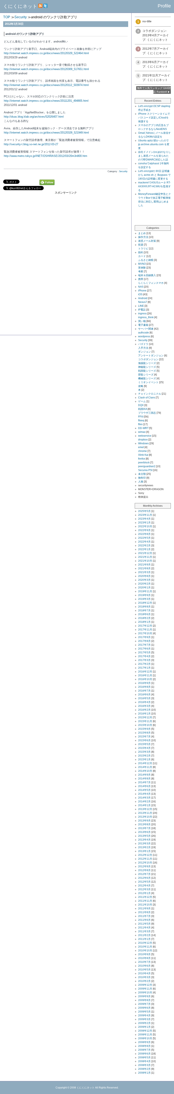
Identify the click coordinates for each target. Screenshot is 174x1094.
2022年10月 (145, 526)
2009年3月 (144, 1019)
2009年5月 (144, 1011)
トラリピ (143, 248)
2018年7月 (144, 610)
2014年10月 (145, 770)
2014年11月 (145, 767)
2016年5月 (144, 698)
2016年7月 (144, 690)
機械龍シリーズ (147, 378)
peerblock (144, 462)
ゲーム (142, 401)
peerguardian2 (146, 466)
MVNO (142, 263)
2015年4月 (144, 748)
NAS (140, 286)
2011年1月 (144, 939)
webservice (144, 435)
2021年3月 (144, 572)
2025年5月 (144, 511)
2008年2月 (144, 1068)
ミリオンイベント (148, 382)
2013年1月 (144, 851)
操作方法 (143, 237)
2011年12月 (145, 897)
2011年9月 (144, 908)
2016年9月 (144, 683)
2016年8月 (144, 686)
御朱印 (142, 477)
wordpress (144, 336)
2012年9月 (144, 866)
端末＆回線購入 (147, 275)
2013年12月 (145, 809)
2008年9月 (144, 1042)
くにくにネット (20, 6)
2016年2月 (144, 709)
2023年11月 (145, 514)
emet (141, 447)
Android (142, 298)
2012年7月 (144, 874)
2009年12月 (145, 984)
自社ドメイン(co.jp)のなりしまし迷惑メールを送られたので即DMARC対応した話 (154, 155)
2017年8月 (144, 641)
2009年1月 (144, 1026)
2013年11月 (145, 812)
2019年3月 (144, 599)
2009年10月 (145, 992)
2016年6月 (144, 694)
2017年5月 (144, 652)
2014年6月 (144, 786)
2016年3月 (144, 705)
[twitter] (45, 6)
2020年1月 (144, 587)
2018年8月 (144, 606)
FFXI (140, 416)
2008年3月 (144, 1065)
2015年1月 (144, 759)
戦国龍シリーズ (147, 370)
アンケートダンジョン (151, 355)
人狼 (140, 481)
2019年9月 (144, 595)
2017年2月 (144, 663)
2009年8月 (144, 1000)
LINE (141, 305)
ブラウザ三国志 (147, 412)
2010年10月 (145, 950)
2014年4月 (144, 793)
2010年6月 (144, 965)
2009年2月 (144, 1023)
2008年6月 (144, 1053)
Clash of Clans (146, 397)
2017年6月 (144, 648)
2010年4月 (144, 973)
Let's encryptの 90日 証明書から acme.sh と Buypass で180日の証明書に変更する (154, 175)
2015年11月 (145, 721)
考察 (140, 271)
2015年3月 (144, 751)
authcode (143, 332)
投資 (140, 244)
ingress (142, 313)
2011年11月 (145, 900)
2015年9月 (144, 728)
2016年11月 (145, 675)
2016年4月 (144, 702)
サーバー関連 (145, 328)
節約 (140, 252)
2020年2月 (144, 583)
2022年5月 (144, 537)
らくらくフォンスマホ (151, 282)
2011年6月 (144, 919)
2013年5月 (144, 835)
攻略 (140, 386)
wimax (142, 431)
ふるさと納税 (145, 260)
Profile (164, 5)
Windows (143, 443)
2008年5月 (144, 1057)
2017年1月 (144, 667)
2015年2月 (144, 755)
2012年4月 (144, 885)
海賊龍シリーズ (147, 363)
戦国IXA (142, 409)
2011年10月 (145, 904)
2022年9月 (144, 530)
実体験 (142, 267)
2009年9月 (144, 996)
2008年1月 (144, 1072)
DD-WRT (143, 428)
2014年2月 (144, 801)
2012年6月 (144, 877)
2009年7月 (144, 1004)
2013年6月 (144, 832)
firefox (141, 458)
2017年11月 (145, 629)
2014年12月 (145, 763)
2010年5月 (144, 969)
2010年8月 (144, 958)
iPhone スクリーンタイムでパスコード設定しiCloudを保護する (154, 117)
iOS (140, 294)
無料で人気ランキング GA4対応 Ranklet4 (154, 90)
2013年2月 (144, 847)
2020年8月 (144, 576)
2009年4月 (144, 1015)
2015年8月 (144, 732)
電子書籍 (143, 324)
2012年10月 (145, 862)
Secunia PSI (145, 470)
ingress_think (146, 317)
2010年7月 (144, 961)
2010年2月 (144, 981)
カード (142, 256)
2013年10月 (145, 816)
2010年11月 (145, 946)
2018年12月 (145, 602)
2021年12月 (145, 553)
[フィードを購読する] (40, 6)
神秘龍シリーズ (147, 367)
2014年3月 (144, 797)
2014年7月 (144, 782)
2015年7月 (144, 736)
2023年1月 (144, 522)
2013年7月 (144, 828)
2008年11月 (145, 1034)
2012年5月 (144, 881)
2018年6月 (144, 614)
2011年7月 (144, 916)
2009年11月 (145, 988)
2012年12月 (145, 855)
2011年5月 (144, 923)
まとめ (142, 233)
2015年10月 (145, 725)
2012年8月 (144, 870)
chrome (142, 451)
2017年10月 (145, 633)
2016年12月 (145, 671)
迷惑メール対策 (147, 240)
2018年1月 (144, 621)
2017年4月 (144, 656)
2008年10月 (145, 1038)
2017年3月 (144, 660)
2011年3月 (144, 931)
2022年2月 (144, 545)
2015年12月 (145, 717)
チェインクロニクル (149, 393)
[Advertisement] (65, 295)
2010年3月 (144, 977)
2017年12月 (145, 625)
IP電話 (142, 309)
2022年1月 (144, 549)
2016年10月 (145, 679)
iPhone (142, 290)
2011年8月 (144, 912)
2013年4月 (144, 839)
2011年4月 (144, 927)
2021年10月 (145, 560)
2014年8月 (144, 778)
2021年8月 (144, 568)
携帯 (140, 279)
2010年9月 (144, 954)
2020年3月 (144, 579)
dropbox (143, 439)
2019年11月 (145, 591)
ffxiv (140, 424)
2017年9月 (144, 637)
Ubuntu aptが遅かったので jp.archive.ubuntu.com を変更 (153, 144)
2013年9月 (144, 820)
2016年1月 (144, 713)
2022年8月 (144, 534)
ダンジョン (144, 351)
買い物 (142, 321)
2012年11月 (145, 858)
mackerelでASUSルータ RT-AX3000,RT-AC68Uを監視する (154, 186)
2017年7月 (144, 644)
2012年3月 (144, 889)
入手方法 (143, 347)
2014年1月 (144, 805)
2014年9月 (144, 774)
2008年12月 (145, 1030)
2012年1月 (144, 893)
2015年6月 (144, 740)
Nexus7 (142, 302)
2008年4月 (144, 1061)
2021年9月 (144, 564)
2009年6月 (144, 1007)
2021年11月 (145, 556)
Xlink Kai (143, 454)
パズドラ (143, 344)
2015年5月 (144, 744)
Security (142, 340)
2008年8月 (144, 1046)
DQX (141, 405)
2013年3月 (144, 843)
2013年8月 (144, 824)
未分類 (142, 473)
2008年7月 (144, 1049)
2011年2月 (144, 935)
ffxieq (141, 420)
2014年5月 (144, 790)
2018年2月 (144, 618)
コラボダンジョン (148, 359)
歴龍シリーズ (145, 374)
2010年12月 (145, 942)
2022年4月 (144, 541)
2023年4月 (144, 518)
